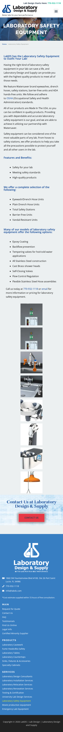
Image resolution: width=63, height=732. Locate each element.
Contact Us (7, 613)
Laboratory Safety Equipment (16, 700)
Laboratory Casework (12, 644)
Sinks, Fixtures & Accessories (16, 661)
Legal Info (7, 629)
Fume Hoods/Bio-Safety (13, 648)
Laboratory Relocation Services (17, 684)
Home (4, 44)
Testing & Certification (13, 692)
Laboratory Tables (11, 652)
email (45, 288)
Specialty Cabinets (11, 665)
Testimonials (8, 621)
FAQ (4, 617)
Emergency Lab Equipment (15, 709)
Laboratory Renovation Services (17, 688)
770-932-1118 (54, 3)
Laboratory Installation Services (17, 680)
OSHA (10, 98)
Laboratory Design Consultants (17, 676)
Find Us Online (9, 625)
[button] (56, 11)
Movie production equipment (16, 705)
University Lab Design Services (17, 696)
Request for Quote (11, 609)
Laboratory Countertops (13, 657)
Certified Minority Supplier (15, 633)
